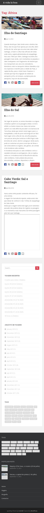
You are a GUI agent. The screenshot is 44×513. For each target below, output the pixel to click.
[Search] (37, 268)
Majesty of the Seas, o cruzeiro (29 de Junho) (25, 466)
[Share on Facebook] (5, 82)
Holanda (19, 413)
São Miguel (33, 419)
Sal (13, 419)
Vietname (8, 422)
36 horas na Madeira (11, 316)
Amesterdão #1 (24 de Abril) (14, 312)
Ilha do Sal (11, 110)
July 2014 (10, 353)
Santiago (18, 419)
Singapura (25, 419)
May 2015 (10, 349)
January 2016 (11, 329)
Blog (6, 410)
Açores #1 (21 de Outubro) (13, 296)
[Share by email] (23, 82)
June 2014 (10, 357)
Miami (20, 416)
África (14, 422)
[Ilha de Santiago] (22, 22)
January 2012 (11, 381)
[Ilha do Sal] (22, 99)
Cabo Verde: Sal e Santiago (16, 180)
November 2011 (12, 389)
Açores (23, 407)
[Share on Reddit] (12, 82)
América (17, 407)
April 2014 (10, 361)
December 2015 (12, 333)
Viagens (4, 490)
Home (4, 486)
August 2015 (11, 345)
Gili (33, 410)
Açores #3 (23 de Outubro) (13, 288)
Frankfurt (27, 410)
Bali (35, 407)
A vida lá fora (10, 2)
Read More (35, 83)
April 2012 (10, 377)
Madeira (14, 416)
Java (32, 413)
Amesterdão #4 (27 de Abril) (14, 300)
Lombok (7, 416)
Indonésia (26, 413)
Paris (34, 416)
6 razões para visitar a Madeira (15, 280)
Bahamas (30, 407)
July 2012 (10, 373)
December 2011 (12, 385)
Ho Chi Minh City (10, 413)
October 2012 (11, 365)
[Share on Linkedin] (19, 82)
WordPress (34, 511)
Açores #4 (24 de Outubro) (13, 284)
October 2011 (11, 393)
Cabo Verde (13, 410)
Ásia (19, 422)
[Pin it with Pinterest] (16, 82)
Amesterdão (9, 407)
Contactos (5, 498)
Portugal (7, 419)
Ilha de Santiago (15, 33)
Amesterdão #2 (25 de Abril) (14, 308)
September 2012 (12, 369)
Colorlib (21, 511)
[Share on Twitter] (9, 82)
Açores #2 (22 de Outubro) (13, 292)
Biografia (5, 494)
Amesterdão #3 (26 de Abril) (14, 304)
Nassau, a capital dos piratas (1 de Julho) (23, 474)
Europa (21, 410)
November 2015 (12, 337)
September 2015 (12, 341)
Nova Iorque (27, 416)
